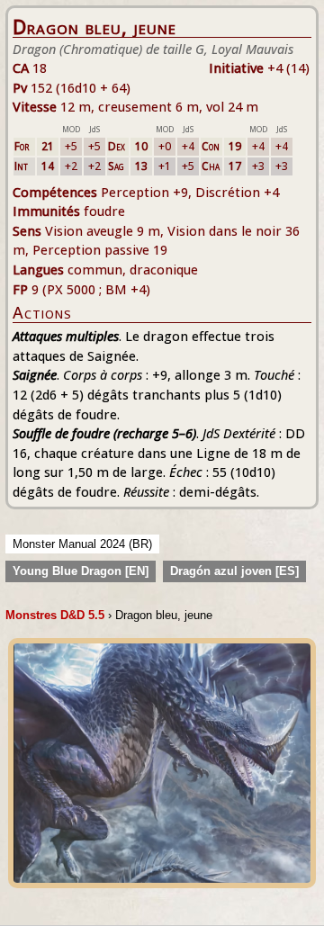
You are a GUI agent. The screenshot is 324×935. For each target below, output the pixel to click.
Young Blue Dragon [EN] (80, 571)
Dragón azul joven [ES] (234, 571)
